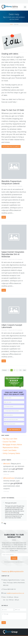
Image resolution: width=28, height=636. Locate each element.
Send (3, 622)
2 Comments (19, 330)
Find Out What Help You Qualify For (11, 146)
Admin (5, 186)
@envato (6, 463)
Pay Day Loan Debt (10, 439)
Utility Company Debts (11, 453)
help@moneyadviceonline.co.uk (15, 593)
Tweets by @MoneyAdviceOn (12, 571)
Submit (14, 558)
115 (20, 370)
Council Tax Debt (9, 441)
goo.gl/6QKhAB (16, 483)
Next (24, 370)
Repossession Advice (11, 447)
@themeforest (8, 478)
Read (3, 217)
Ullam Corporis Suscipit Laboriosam (11, 326)
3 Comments (19, 259)
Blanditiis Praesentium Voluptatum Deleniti (11, 182)
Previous (4, 370)
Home (11, 24)
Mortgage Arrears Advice (12, 444)
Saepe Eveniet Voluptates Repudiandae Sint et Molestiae (12, 254)
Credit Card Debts (9, 450)
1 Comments (19, 186)
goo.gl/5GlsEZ (17, 469)
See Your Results (14, 429)
